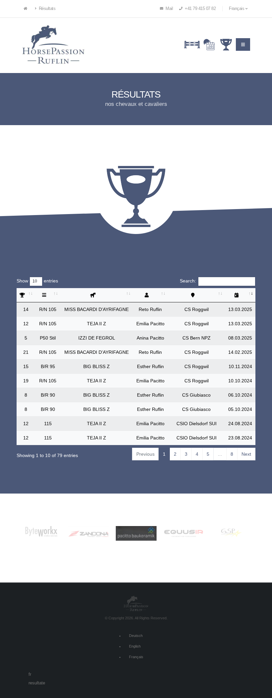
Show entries (37, 280)
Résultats (46, 8)
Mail (169, 8)
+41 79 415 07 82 (200, 8)
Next (246, 454)
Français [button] (237, 8)
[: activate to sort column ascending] (26, 295)
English (135, 646)
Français (136, 657)
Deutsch (136, 636)
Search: (188, 280)
